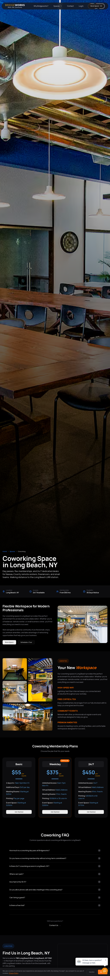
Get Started (19, 812)
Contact (70, 6)
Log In (81, 6)
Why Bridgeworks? (41, 6)
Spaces (56, 6)
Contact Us (55, 925)
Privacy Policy (13, 973)
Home (5, 551)
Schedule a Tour (26, 642)
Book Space (9, 642)
